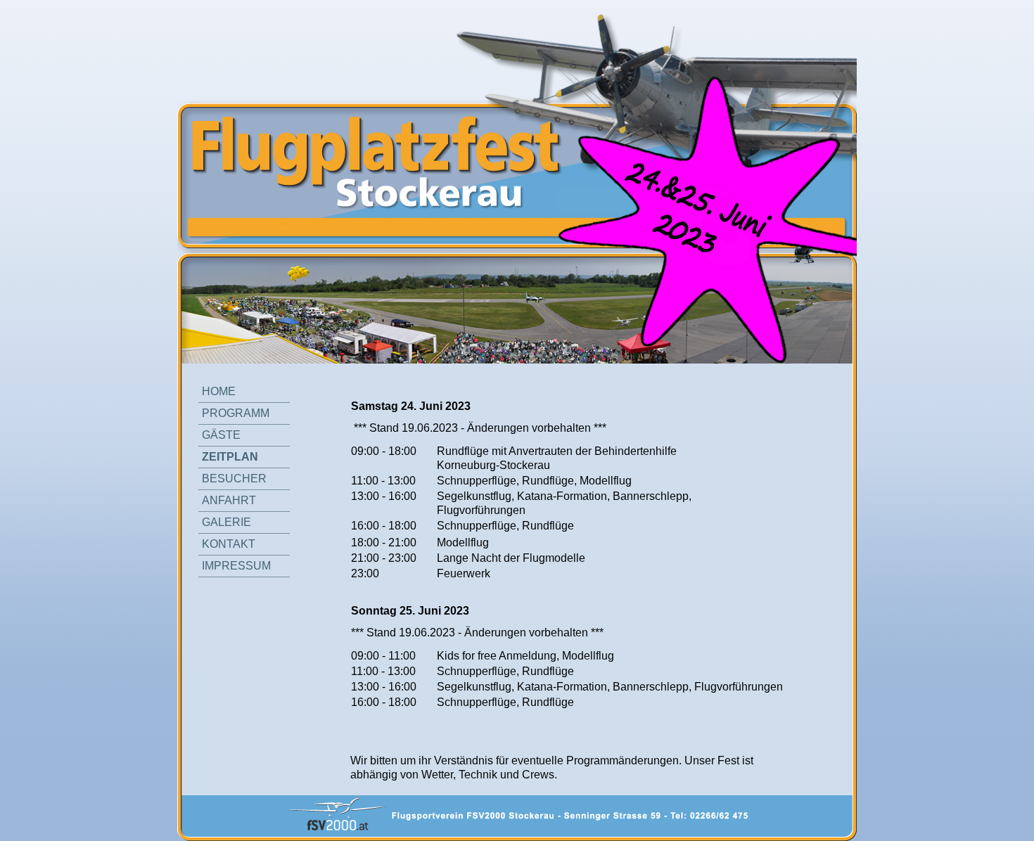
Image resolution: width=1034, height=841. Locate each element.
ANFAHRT (229, 500)
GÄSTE (221, 435)
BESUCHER (234, 478)
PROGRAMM (235, 413)
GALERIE (226, 522)
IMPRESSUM (236, 566)
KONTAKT (228, 544)
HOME (219, 391)
